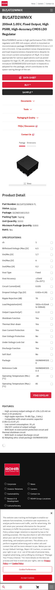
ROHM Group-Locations (41, 498)
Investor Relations (15, 489)
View (29, 183)
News (33, 3)
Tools (26, 109)
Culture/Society (14, 505)
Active (13, 208)
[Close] (51, 513)
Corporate (11, 484)
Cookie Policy (17, 563)
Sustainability (13, 493)
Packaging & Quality (26, 117)
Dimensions (31, 143)
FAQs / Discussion (26, 125)
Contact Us (50, 3)
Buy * (27, 84)
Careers (40, 3)
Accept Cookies (27, 577)
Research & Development (13, 499)
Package (22, 143)
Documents (26, 100)
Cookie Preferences (27, 569)
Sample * (27, 92)
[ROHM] (5, 3)
